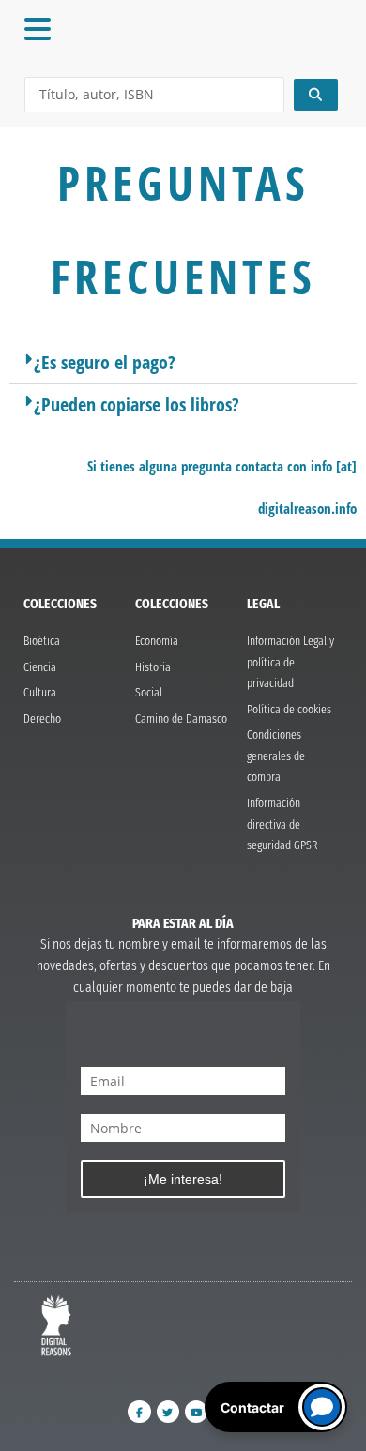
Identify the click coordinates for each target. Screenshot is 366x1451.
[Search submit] (316, 95)
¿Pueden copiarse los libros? (136, 404)
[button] (183, 363)
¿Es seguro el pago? (104, 362)
